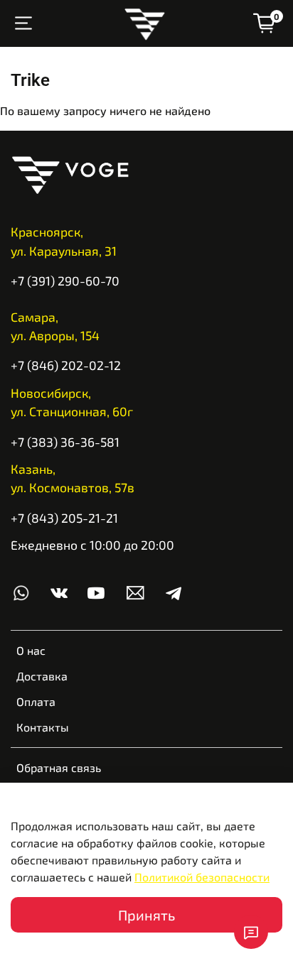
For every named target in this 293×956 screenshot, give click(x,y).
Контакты (42, 727)
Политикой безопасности (202, 877)
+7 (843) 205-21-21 (64, 518)
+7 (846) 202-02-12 (66, 365)
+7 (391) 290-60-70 (65, 280)
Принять (146, 914)
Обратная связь (58, 767)
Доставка (42, 676)
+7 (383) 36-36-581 (65, 442)
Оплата (35, 701)
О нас (31, 650)
